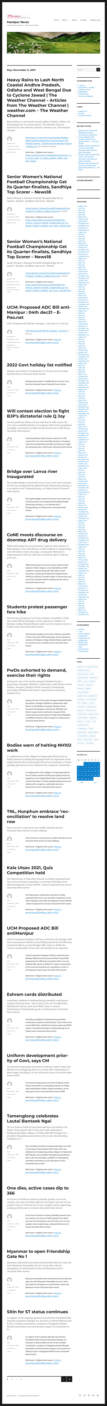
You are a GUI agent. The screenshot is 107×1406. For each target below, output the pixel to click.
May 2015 (81, 501)
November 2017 (83, 435)
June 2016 (81, 472)
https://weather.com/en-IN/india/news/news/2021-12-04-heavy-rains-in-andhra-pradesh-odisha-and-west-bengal (48, 158)
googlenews (11, 143)
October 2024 (82, 254)
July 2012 (81, 575)
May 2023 (81, 291)
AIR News (81, 666)
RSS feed (81, 113)
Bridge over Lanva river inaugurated (32, 474)
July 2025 (81, 234)
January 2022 (82, 326)
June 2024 (81, 263)
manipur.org (95, 20)
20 (78, 775)
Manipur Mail (82, 645)
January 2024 (82, 274)
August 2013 (82, 547)
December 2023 (83, 276)
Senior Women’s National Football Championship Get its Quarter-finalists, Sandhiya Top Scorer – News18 (39, 184)
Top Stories (89, 743)
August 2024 (82, 258)
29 (85, 779)
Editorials (81, 685)
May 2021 (81, 344)
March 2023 (82, 296)
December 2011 (83, 590)
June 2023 (81, 289)
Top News (81, 743)
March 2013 (82, 558)
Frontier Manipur (84, 634)
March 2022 (82, 322)
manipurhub (82, 714)
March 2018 (82, 427)
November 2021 (83, 330)
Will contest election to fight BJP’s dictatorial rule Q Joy (38, 413)
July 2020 (81, 365)
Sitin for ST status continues (37, 1311)
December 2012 (83, 564)
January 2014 (82, 536)
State (96, 739)
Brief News (93, 677)
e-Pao (9, 393)
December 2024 (83, 250)
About (74, 20)
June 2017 (81, 446)
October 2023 (82, 280)
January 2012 (82, 588)
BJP (92, 674)
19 (98, 771)
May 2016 (81, 475)
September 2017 (83, 440)
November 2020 (83, 357)
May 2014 (81, 527)
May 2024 (81, 265)
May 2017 (81, 448)
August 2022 (82, 311)
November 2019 (83, 383)
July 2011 (81, 601)
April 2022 (81, 320)
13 (78, 771)
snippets (92, 736)
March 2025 (82, 243)
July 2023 (81, 287)
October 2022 (82, 306)
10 (92, 767)
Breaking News (83, 677)
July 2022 (81, 313)
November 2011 (83, 593)
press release (82, 732)
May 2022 (81, 317)
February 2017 (83, 455)
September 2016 (83, 466)
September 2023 (83, 282)
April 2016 (81, 477)
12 (98, 767)
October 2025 (82, 228)
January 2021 (82, 352)
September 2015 (83, 492)
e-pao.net (81, 85)
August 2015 (82, 494)
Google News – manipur (86, 87)
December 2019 (83, 381)
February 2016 (83, 481)
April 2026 (81, 215)
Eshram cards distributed (34, 994)
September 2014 (83, 518)
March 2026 (82, 217)
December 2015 (83, 486)
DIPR (79, 681)
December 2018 (83, 407)
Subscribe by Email (84, 115)
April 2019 (81, 398)
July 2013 (81, 549)
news (94, 721)
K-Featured (81, 707)
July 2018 (81, 418)
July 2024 (81, 261)
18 (95, 771)
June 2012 (81, 577)
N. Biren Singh (82, 717)
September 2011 (83, 597)
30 (88, 779)
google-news (11, 152)
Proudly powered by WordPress (28, 1396)
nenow (88, 721)
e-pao (9, 395)
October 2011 (82, 595)
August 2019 (82, 389)
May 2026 (81, 213)
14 (82, 771)
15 (85, 771)
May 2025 (81, 239)
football (88, 688)
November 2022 (83, 304)
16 (88, 771)
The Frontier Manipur (85, 96)
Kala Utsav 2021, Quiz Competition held (30, 870)
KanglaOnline (82, 92)
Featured (89, 685)
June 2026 (81, 210)
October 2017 (82, 437)
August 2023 (82, 285)
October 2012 (82, 569)
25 (95, 775)
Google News (11, 149)
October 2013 (82, 542)
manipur (10, 289)
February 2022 (83, 324)
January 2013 (82, 562)
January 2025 (82, 247)
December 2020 (83, 354)
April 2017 (81, 451)
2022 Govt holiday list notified (39, 364)
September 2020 (83, 361)
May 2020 (81, 370)
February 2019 (83, 403)
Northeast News (83, 725)
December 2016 (83, 459)
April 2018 (81, 424)
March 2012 (82, 584)
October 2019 (82, 385)
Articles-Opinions (83, 670)
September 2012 (83, 571)
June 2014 (81, 525)
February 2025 (83, 245)
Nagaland (93, 717)
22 (85, 775)
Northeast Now (83, 94)
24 (92, 775)
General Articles (83, 692)
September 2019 (83, 387)
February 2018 (83, 429)
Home (56, 20)
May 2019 (81, 396)
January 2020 (82, 379)
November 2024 (83, 252)
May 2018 (81, 422)
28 (82, 779)
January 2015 (82, 510)
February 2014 (83, 534)
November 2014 (83, 514)
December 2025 (83, 223)
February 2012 (83, 586)
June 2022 (81, 315)
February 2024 (83, 271)
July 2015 (81, 496)
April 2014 (81, 529)
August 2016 (82, 468)
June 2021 (81, 341)
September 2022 (83, 309)
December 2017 (83, 433)
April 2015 (81, 503)
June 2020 (81, 368)
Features (80, 688)
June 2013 (81, 551)
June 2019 (81, 394)
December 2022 (83, 302)
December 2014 (83, 512)
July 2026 (81, 208)
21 (82, 775)
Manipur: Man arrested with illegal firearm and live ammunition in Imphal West (87, 133)
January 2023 (82, 300)
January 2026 (82, 221)
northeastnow (82, 728)
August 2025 (82, 232)
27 (78, 779)
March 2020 (82, 374)
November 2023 (83, 278)
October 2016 (82, 464)
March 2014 (82, 531)
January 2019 (82, 405)
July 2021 (81, 339)
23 (88, 775)
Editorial (92, 681)
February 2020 (83, 376)
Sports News (88, 739)
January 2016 (82, 483)
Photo (91, 728)
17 (91, 771)
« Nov (81, 782)
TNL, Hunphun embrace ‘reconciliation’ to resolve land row (38, 816)
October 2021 (82, 333)
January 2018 (82, 431)
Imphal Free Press (84, 90)
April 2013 (81, 555)
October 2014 (82, 516)
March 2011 (82, 610)
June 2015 (81, 499)
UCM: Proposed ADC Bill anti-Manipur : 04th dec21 (46, 331)
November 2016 (83, 461)
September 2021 (83, 335)
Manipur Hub (82, 642)
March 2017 (82, 453)
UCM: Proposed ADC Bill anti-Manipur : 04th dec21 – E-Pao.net (39, 312)
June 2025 (81, 237)
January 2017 (82, 457)
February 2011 (83, 612)
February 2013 (83, 560)
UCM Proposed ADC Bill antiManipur (32, 931)
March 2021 (82, 348)
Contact (83, 20)
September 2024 (83, 256)
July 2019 (81, 392)
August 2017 (82, 442)
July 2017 (81, 444)
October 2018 (82, 411)
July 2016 (81, 470)
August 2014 (82, 520)
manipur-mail (90, 710)
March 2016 (82, 479)
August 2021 (82, 337)
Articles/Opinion (83, 674)
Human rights (91, 699)
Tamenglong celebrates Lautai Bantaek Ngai (32, 1118)
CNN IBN (81, 629)
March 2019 (82, 400)
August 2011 (82, 599)
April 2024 (81, 267)
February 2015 (83, 507)
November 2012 (83, 566)
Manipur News (18, 22)
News (64, 20)
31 (91, 779)
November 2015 (83, 488)
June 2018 (81, 420)
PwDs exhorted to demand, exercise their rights (36, 673)
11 (95, 767)
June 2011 (81, 603)
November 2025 (83, 226)
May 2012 (81, 579)
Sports (80, 739)
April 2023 (81, 293)
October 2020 (82, 359)
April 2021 (81, 346)
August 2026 (82, 206)
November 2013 (83, 540)
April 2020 (81, 372)
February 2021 (83, 350)
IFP (79, 703)
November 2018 (83, 409)
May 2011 (81, 606)
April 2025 (81, 241)
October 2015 (82, 490)
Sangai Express (83, 651)
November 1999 (83, 614)
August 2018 (82, 416)
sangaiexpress (82, 736)
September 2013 (83, 544)
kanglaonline (92, 707)
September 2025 (83, 230)
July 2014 (81, 523)
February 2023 (83, 298)
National (80, 721)
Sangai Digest (93, 732)
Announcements (91, 666)
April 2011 (81, 608)
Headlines (81, 699)
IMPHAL (84, 703)
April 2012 (81, 582)
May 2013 (81, 553)
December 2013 (83, 538)
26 (98, 775)
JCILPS (91, 703)
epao (8, 387)
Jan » (95, 782)
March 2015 (82, 505)
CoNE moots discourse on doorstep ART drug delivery (37, 537)
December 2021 (83, 328)
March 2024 (82, 269)
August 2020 (82, 363)
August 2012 (82, 573)
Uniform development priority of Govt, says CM (37, 1058)
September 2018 (83, 413)
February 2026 (83, 219)
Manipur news (93, 714)
